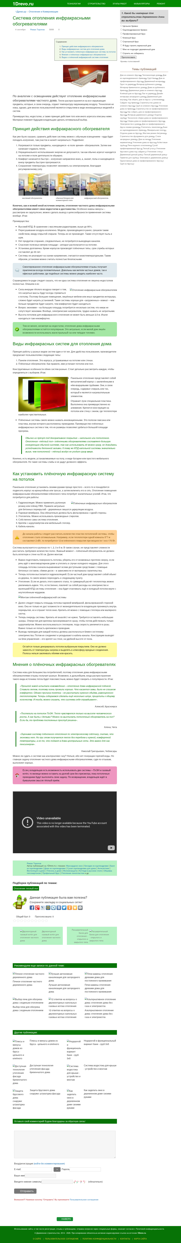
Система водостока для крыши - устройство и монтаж (100, 1067)
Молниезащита (70, 870)
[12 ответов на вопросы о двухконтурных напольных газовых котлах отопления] (65, 1003)
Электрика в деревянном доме (153, 157)
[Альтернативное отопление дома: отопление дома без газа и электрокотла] (101, 1003)
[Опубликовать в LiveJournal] (42, 907)
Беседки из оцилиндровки (96, 865)
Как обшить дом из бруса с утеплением (145, 99)
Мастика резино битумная (154, 133)
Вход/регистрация (39, 1163)
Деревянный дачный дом (130, 154)
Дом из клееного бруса (130, 75)
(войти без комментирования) (49, 1163)
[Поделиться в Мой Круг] (53, 907)
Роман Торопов (37, 29)
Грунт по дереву (127, 84)
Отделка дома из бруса (130, 133)
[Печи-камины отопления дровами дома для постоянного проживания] (101, 977)
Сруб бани (151, 78)
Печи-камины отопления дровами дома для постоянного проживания (98, 988)
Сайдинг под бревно (128, 102)
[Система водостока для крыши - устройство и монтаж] (74, 1072)
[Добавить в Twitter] (64, 907)
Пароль (66, 1169)
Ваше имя (19, 1175)
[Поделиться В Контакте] (59, 907)
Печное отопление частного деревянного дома (27, 983)
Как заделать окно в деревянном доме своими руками (97, 1093)
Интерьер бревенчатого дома (132, 87)
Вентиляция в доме (36, 870)
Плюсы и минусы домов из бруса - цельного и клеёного (44, 1042)
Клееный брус (129, 37)
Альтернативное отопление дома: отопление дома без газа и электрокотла (99, 1014)
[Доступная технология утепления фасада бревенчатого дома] (20, 1074)
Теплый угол (148, 148)
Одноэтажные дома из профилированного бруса (141, 160)
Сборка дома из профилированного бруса (145, 121)
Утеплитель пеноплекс (150, 127)
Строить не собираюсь (133, 53)
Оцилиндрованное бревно (134, 29)
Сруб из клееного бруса (146, 105)
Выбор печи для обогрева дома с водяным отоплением (28, 1008)
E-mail (17, 1169)
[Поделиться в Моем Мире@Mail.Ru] (48, 907)
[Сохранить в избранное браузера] (75, 907)
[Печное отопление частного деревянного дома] (29, 975)
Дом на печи (143, 139)
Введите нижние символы (28, 1181)
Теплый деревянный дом (154, 154)
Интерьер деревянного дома (140, 114)
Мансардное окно (74, 865)
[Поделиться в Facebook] (32, 907)
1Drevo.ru (23, 3)
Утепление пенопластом (72, 872)
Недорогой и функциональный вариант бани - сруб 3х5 (100, 1042)
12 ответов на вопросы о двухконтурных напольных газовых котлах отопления (63, 1014)
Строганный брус (130, 41)
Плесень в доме (54, 870)
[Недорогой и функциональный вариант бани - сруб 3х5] (74, 1050)
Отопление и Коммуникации (43, 11)
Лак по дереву (148, 93)
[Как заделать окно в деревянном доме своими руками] (74, 1099)
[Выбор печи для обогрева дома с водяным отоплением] (29, 1001)
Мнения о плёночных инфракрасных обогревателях (84, 54)
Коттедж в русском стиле (90, 870)
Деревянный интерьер (153, 81)
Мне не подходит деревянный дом (138, 49)
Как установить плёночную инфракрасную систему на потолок (89, 51)
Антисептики (103, 868)
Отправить (27, 1191)
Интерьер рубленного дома (148, 84)
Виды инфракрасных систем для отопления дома (83, 49)
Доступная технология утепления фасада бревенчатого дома (41, 1069)
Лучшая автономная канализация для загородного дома (64, 988)
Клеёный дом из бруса (129, 93)
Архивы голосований (130, 61)
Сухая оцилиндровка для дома (81, 868)
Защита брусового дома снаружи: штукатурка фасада (45, 1091)
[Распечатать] (80, 907)
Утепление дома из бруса (144, 142)
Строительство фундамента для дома (136, 136)
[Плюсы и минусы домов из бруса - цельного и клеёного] (20, 1050)
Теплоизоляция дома (151, 75)
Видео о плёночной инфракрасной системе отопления (85, 57)
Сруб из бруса (126, 163)
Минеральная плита (155, 130)
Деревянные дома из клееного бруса (144, 90)
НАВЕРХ (66, 1219)
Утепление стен (154, 151)
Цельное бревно (130, 25)
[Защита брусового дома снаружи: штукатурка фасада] (20, 1099)
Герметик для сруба (128, 157)
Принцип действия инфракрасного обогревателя (82, 46)
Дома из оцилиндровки (54, 868)
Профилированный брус (134, 33)
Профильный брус (51, 872)
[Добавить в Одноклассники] (69, 907)
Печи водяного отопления (139, 145)
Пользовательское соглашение (84, 1199)
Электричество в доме (129, 124)
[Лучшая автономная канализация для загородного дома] (65, 977)
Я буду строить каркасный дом (136, 45)
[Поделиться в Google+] (37, 907)
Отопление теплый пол (26, 888)
